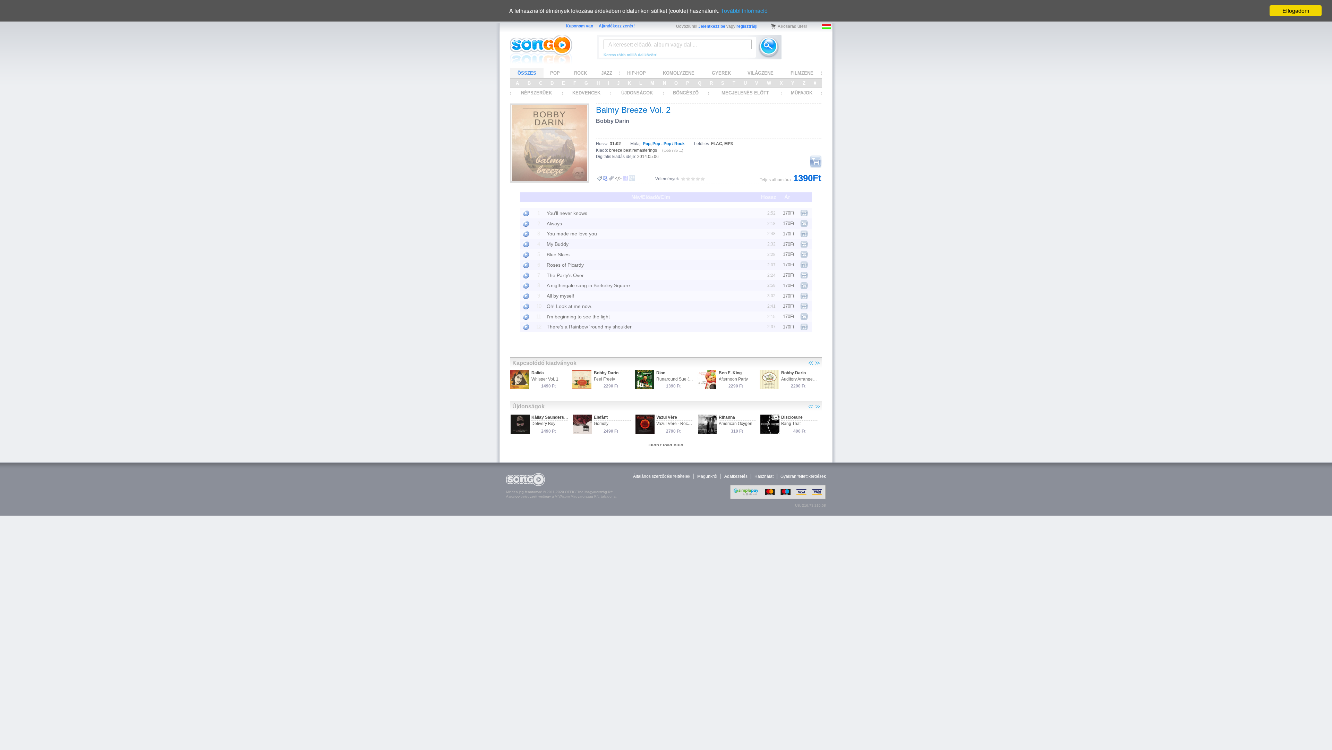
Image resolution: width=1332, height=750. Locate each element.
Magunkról (707, 476)
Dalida (537, 372)
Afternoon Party (733, 379)
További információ (744, 11)
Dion (660, 372)
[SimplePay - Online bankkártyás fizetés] (778, 497)
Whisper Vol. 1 (544, 379)
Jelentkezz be (711, 26)
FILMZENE (802, 73)
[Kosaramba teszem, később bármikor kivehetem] (815, 162)
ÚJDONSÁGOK (637, 92)
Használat (764, 476)
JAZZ (606, 73)
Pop (646, 143)
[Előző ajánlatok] (811, 363)
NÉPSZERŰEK (536, 92)
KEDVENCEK (586, 92)
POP (555, 73)
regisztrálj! (747, 26)
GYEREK (721, 73)
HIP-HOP (636, 73)
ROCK (580, 73)
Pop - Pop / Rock (668, 143)
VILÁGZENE (761, 73)
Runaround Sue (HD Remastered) (688, 379)
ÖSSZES (527, 73)
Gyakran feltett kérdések (803, 476)
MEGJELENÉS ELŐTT (745, 92)
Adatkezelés (736, 476)
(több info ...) (672, 150)
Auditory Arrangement (801, 379)
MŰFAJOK (801, 92)
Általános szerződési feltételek (661, 476)
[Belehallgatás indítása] (526, 213)
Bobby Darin (612, 121)
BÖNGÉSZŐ (686, 92)
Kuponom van (579, 26)
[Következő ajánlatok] (818, 363)
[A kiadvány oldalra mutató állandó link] (611, 178)
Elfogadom (1295, 11)
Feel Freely (604, 379)
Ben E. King (730, 372)
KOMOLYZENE (678, 73)
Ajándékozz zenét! (617, 26)
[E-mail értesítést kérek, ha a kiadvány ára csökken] (599, 178)
